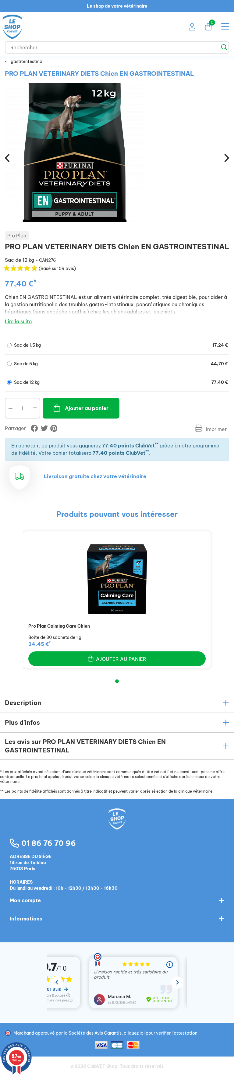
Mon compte (25, 900)
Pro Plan (16, 236)
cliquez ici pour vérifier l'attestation (160, 1033)
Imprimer (216, 429)
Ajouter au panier (86, 408)
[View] (117, 579)
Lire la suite (18, 321)
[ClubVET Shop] (117, 825)
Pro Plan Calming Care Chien (59, 626)
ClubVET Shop (102, 1066)
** (156, 444)
